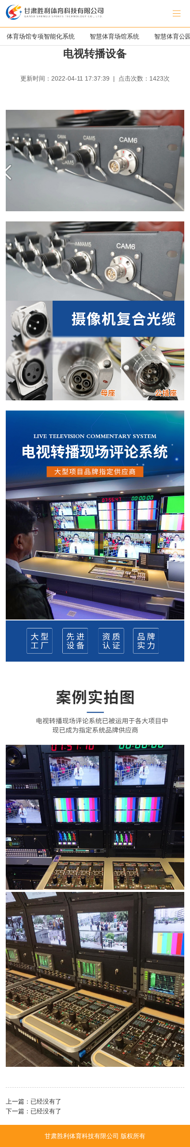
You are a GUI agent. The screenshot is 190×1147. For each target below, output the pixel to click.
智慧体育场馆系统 (114, 36)
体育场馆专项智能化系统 (41, 36)
